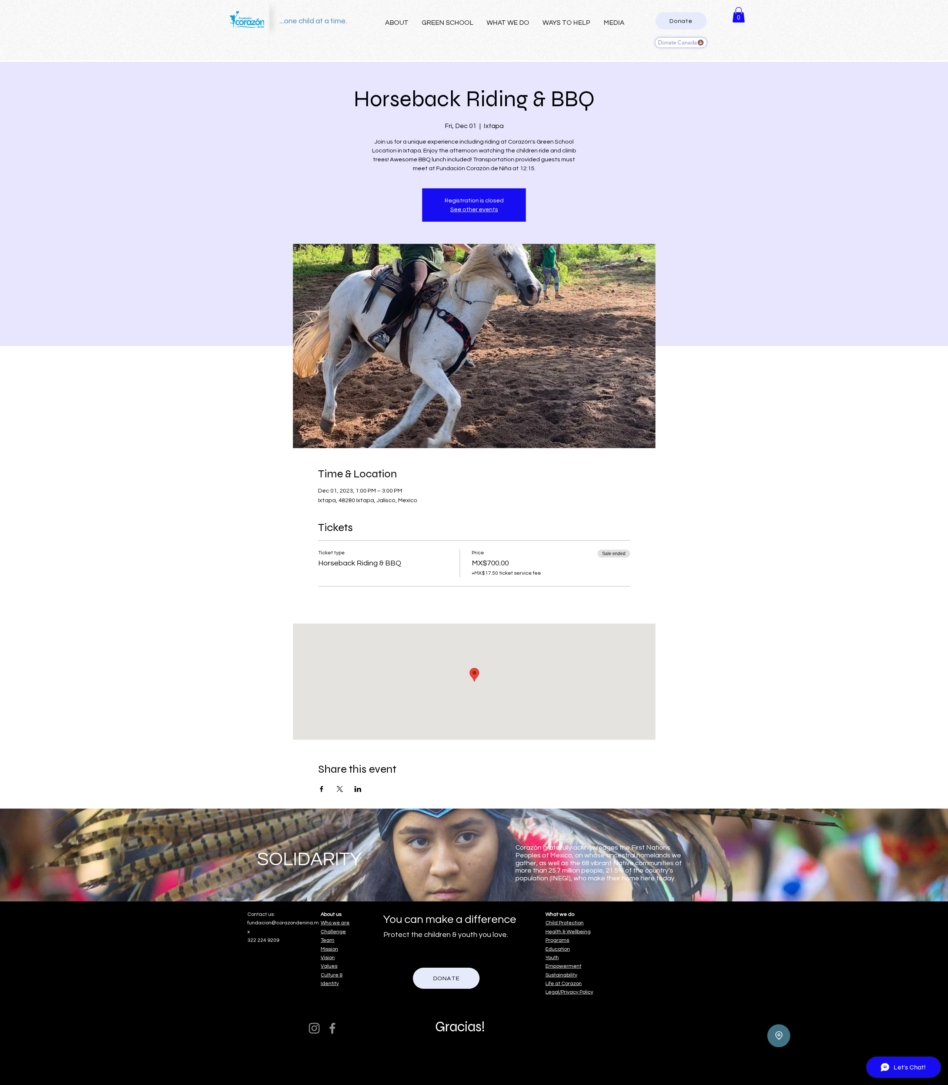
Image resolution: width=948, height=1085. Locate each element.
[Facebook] (332, 1028)
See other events (474, 209)
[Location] (778, 1035)
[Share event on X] (339, 789)
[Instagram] (314, 1028)
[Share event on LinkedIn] (357, 789)
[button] (738, 15)
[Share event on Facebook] (321, 789)
